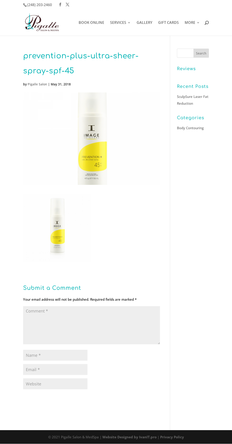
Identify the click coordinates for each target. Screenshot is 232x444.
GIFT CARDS (168, 23)
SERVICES (118, 23)
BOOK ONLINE (91, 23)
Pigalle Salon (37, 84)
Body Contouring (190, 128)
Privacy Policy (172, 437)
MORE (190, 23)
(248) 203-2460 (39, 4)
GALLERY (144, 23)
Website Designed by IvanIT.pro (129, 437)
